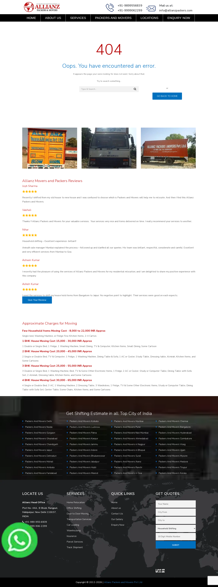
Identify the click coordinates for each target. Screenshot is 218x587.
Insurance (72, 536)
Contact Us (37, 25)
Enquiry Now (178, 18)
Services (78, 18)
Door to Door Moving (78, 513)
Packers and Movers (113, 18)
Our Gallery (117, 519)
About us (53, 18)
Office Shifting (74, 508)
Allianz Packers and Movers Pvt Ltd (123, 582)
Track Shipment (75, 547)
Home (31, 18)
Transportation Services (79, 519)
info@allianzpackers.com (175, 10)
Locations (149, 18)
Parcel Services (75, 541)
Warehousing (74, 530)
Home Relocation (76, 502)
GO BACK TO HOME (167, 96)
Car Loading (73, 525)
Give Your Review (37, 300)
